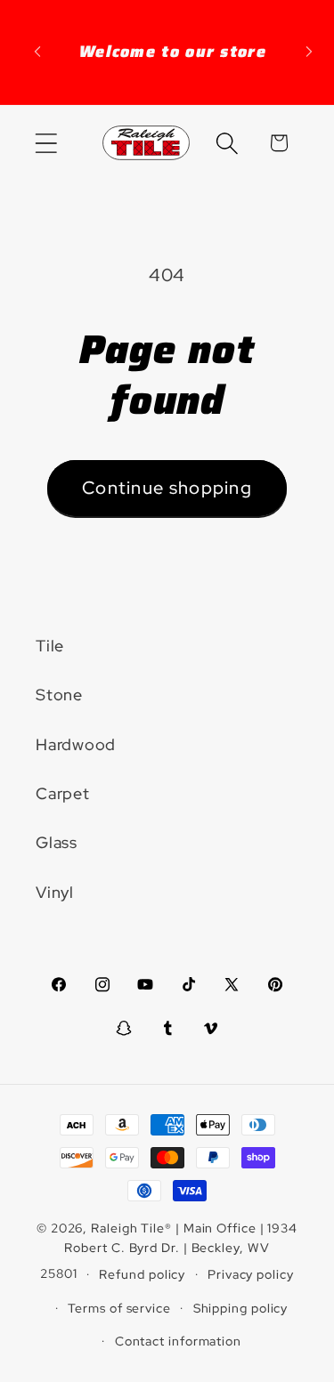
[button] (45, 142)
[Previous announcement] (37, 51)
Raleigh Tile (128, 1227)
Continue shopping (167, 487)
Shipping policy (241, 1307)
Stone (59, 694)
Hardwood (76, 744)
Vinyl (55, 892)
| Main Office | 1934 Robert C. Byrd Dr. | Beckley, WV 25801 (168, 1250)
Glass (56, 842)
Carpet (63, 793)
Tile (50, 645)
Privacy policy (251, 1273)
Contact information (178, 1340)
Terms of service (119, 1307)
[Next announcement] (309, 51)
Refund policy (142, 1273)
